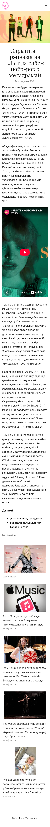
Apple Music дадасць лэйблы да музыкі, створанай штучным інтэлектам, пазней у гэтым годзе (23, 620)
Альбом (11, 535)
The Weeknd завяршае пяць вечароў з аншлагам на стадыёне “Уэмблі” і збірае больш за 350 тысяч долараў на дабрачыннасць (25, 730)
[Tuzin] (5, 5)
